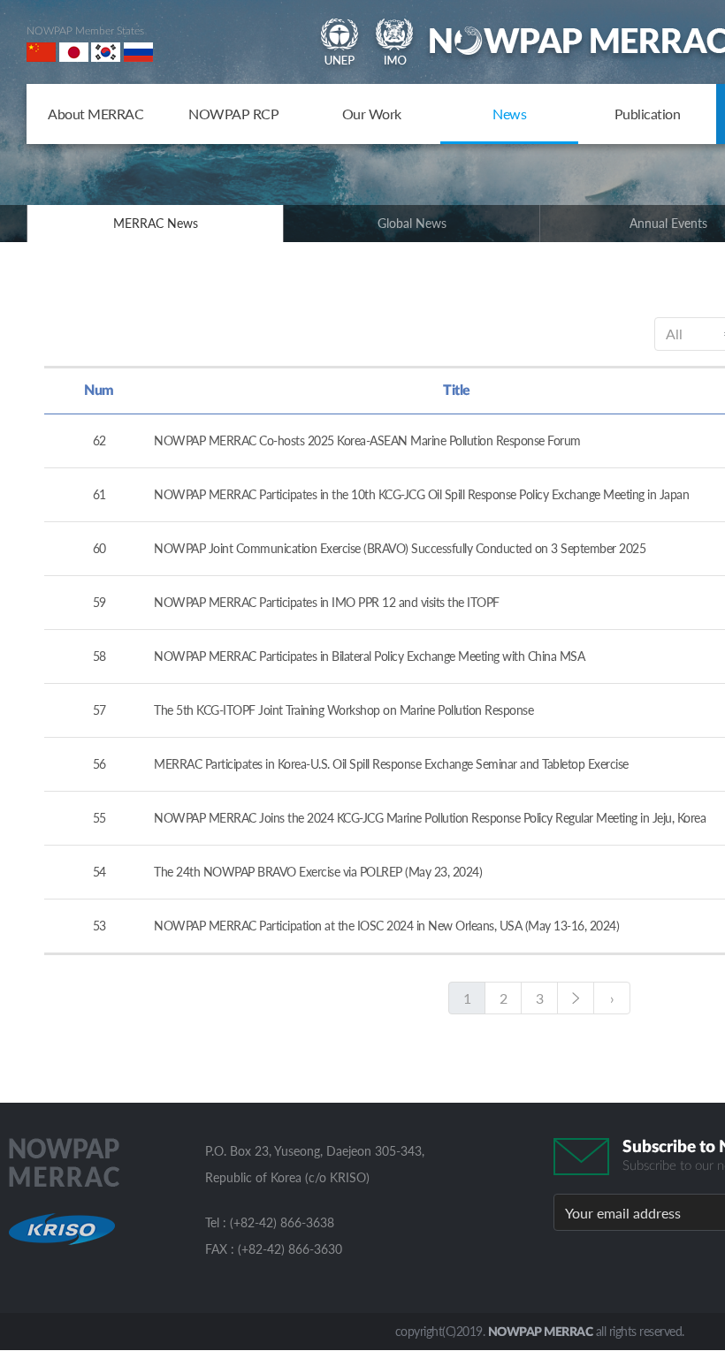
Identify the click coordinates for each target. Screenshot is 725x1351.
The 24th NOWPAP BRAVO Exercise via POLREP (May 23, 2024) (318, 871)
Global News (412, 223)
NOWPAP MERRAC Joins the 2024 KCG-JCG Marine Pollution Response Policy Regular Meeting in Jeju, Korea (430, 817)
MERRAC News (155, 223)
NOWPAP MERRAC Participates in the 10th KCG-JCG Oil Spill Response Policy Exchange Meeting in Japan (421, 494)
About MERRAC (95, 113)
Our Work (371, 113)
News (509, 113)
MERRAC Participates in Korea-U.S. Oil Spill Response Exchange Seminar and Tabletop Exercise (391, 763)
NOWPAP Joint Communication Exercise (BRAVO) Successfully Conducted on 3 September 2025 (399, 548)
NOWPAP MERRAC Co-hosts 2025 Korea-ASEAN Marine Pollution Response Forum (367, 440)
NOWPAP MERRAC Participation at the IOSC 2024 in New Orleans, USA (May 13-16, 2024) (386, 925)
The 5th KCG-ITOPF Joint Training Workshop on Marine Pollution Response (343, 709)
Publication (647, 113)
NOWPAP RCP (233, 113)
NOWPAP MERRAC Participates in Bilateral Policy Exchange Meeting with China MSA (369, 656)
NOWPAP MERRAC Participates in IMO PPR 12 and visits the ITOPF (327, 602)
